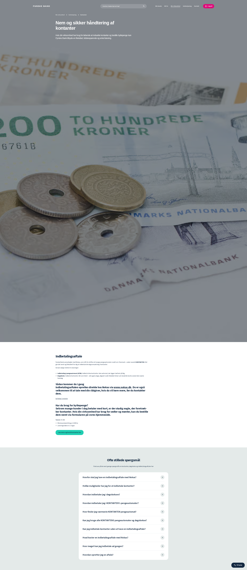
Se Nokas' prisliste (62, 399)
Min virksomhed (175, 6)
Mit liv (166, 6)
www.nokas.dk (122, 387)
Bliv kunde (158, 6)
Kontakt (196, 6)
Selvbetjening (187, 6)
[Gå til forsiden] (42, 6)
